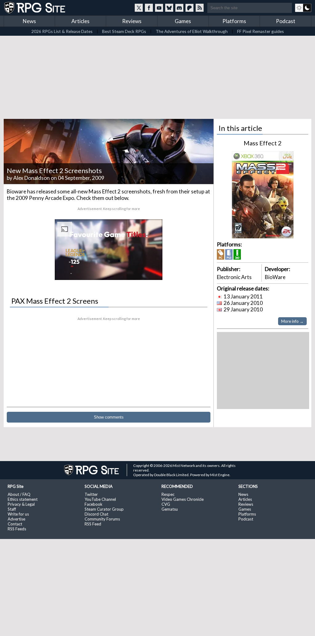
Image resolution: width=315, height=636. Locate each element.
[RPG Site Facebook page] (149, 8)
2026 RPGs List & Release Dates (62, 31)
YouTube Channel (100, 499)
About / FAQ (19, 494)
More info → (292, 321)
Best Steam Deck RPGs (124, 31)
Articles (80, 21)
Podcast (285, 21)
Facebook (93, 504)
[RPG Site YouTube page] (159, 8)
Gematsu (169, 509)
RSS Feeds (17, 528)
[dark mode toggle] (303, 7)
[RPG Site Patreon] (189, 8)
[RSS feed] (200, 8)
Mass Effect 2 (263, 143)
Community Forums (102, 518)
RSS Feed (93, 523)
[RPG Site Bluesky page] (169, 8)
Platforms (234, 21)
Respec (167, 494)
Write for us (18, 514)
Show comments (109, 417)
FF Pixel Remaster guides (260, 31)
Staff (12, 509)
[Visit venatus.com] (150, 270)
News (29, 21)
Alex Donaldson (31, 178)
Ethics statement (23, 499)
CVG (165, 504)
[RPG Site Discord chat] (179, 8)
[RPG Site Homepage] (35, 8)
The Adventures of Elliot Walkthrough (192, 31)
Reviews (132, 21)
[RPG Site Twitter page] (139, 8)
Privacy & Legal (21, 504)
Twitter (91, 494)
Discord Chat (96, 514)
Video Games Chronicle (182, 499)
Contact (15, 523)
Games (183, 21)
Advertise (16, 518)
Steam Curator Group (104, 509)
